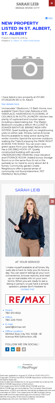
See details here (10, 104)
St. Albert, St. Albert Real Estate (25, 41)
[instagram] (19, 349)
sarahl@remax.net (15, 327)
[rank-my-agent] (24, 349)
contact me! (27, 289)
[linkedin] (13, 349)
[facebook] (8, 349)
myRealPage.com (27, 368)
